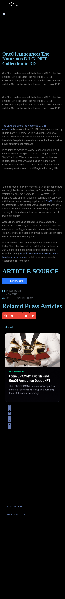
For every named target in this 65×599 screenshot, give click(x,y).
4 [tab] (9, 417)
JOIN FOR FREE (15, 506)
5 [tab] (9, 420)
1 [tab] (9, 406)
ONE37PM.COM (15, 281)
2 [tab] (9, 409)
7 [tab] (9, 428)
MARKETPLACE (16, 514)
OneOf (49, 201)
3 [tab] (9, 413)
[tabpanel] (32, 367)
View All (9, 327)
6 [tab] (9, 424)
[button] (5, 315)
